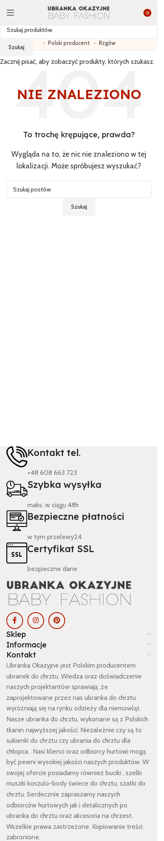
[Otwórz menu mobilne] (10, 12)
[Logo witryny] (79, 12)
